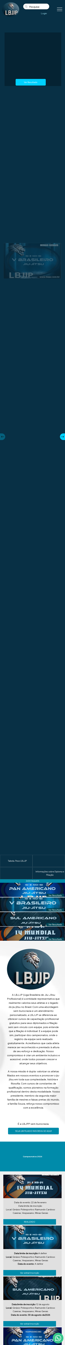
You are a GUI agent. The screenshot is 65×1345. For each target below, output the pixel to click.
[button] (55, 895)
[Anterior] (2, 436)
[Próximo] (62, 436)
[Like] (58, 1338)
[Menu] (59, 9)
